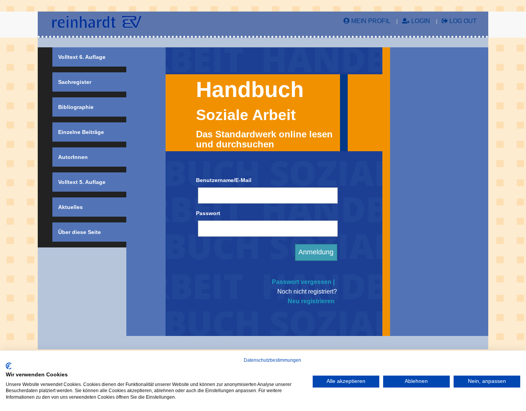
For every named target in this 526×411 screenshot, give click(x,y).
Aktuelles (70, 207)
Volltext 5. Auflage (82, 182)
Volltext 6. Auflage (82, 57)
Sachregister (74, 82)
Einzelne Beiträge (81, 132)
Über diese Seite (79, 232)
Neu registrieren (311, 301)
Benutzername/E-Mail (223, 180)
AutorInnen (73, 157)
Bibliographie (76, 107)
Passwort (208, 213)
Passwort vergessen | (303, 282)
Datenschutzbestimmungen (272, 360)
